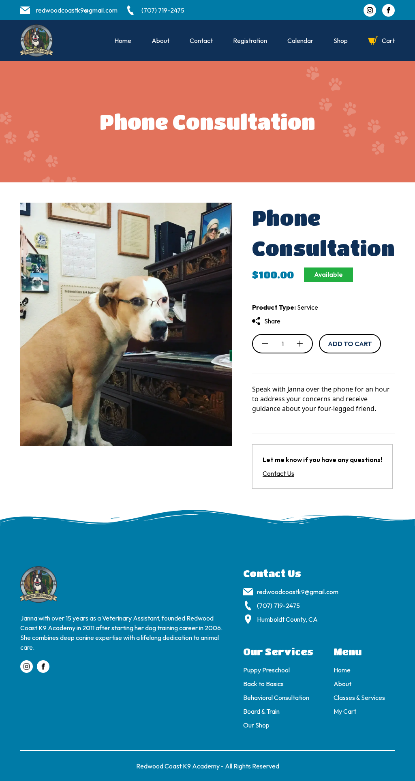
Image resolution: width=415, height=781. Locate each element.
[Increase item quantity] (300, 344)
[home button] (36, 40)
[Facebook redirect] (388, 10)
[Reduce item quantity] (265, 344)
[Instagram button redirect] (26, 666)
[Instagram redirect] (370, 10)
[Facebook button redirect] (43, 666)
